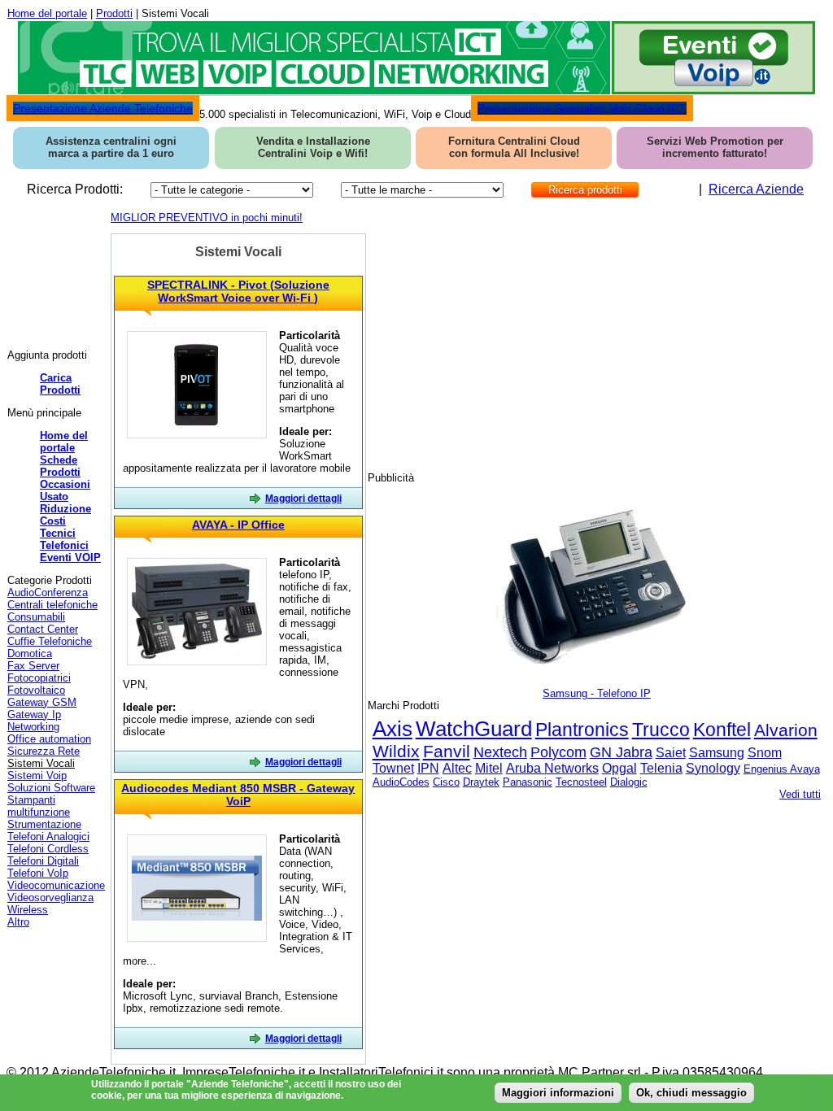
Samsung (716, 753)
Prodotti (114, 13)
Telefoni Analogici (48, 836)
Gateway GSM (41, 702)
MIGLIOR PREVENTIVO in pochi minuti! (207, 217)
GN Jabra (621, 752)
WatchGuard (474, 729)
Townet (393, 768)
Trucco (661, 729)
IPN (428, 768)
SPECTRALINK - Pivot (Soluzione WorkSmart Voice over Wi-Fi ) (238, 291)
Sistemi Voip (37, 775)
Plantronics (582, 729)
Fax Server (33, 666)
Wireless (27, 910)
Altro (18, 922)
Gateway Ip (34, 714)
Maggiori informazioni (558, 1093)
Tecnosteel (581, 782)
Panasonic (527, 782)
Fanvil (446, 751)
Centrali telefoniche (52, 605)
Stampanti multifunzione (38, 806)
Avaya (805, 769)
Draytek (481, 782)
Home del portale (47, 13)
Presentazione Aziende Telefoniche (103, 108)
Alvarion (786, 730)
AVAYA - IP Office (238, 524)
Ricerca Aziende (756, 189)
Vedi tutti (800, 794)
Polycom (558, 752)
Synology (713, 768)
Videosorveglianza (50, 897)
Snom (765, 753)
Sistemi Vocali (41, 763)
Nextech (500, 752)
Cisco (446, 782)
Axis (392, 729)
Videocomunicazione (56, 885)
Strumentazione (44, 824)
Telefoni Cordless (48, 849)
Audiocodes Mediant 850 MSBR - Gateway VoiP (238, 795)
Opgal (619, 768)
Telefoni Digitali (43, 861)
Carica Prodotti (60, 384)
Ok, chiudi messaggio (691, 1093)
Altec (457, 768)
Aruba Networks (552, 768)
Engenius (767, 769)
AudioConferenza (47, 592)
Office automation (49, 739)
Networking (33, 727)
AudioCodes (401, 782)
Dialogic (629, 782)
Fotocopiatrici (39, 678)
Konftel (722, 729)
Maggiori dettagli (303, 498)
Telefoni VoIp (37, 873)
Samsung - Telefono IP (597, 693)
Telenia (661, 768)
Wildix (396, 751)
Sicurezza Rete (43, 751)
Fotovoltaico (36, 690)
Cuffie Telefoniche (49, 641)
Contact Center (42, 629)
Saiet (671, 753)
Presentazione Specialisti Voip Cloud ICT (582, 108)
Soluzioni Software (51, 788)
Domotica (29, 653)
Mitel (489, 768)
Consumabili (36, 617)
